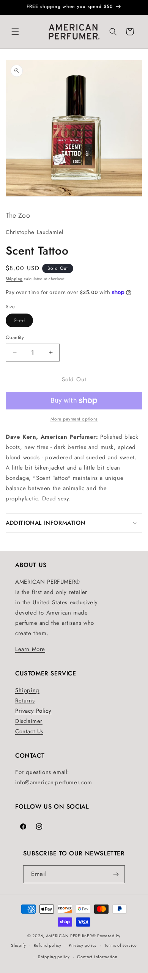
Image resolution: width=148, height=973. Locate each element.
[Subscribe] (116, 874)
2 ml (23, 321)
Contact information (97, 957)
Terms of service (120, 945)
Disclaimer (29, 721)
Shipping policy (54, 957)
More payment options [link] (74, 419)
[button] (15, 31)
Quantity (15, 337)
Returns (25, 700)
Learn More (30, 649)
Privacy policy (83, 945)
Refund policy (47, 945)
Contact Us (29, 731)
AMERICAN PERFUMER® (71, 936)
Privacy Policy (33, 711)
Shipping (14, 279)
